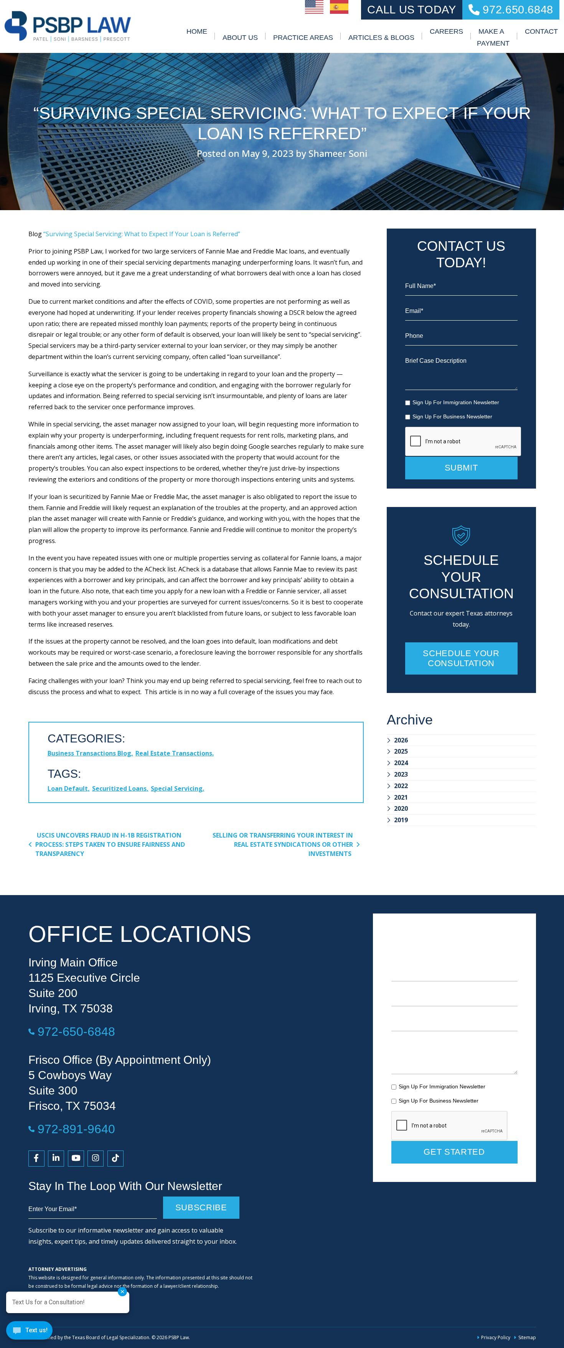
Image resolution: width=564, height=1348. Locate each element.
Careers (446, 31)
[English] (314, 6)
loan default (68, 788)
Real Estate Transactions (173, 753)
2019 (401, 820)
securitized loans (119, 788)
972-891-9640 (76, 1129)
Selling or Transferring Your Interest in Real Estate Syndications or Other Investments (283, 844)
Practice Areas (303, 37)
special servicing (177, 788)
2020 (401, 808)
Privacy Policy (495, 1337)
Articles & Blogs (381, 37)
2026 (401, 740)
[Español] (339, 6)
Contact (541, 31)
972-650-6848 (76, 1031)
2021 (401, 797)
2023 (401, 774)
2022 (401, 786)
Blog (35, 234)
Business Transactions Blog (89, 753)
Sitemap (527, 1337)
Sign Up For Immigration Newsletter (455, 402)
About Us (240, 37)
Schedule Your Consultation (461, 658)
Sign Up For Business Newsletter (452, 416)
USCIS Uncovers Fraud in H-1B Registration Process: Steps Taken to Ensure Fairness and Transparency (110, 844)
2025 (401, 751)
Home (196, 31)
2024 (401, 763)
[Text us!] (29, 1332)
